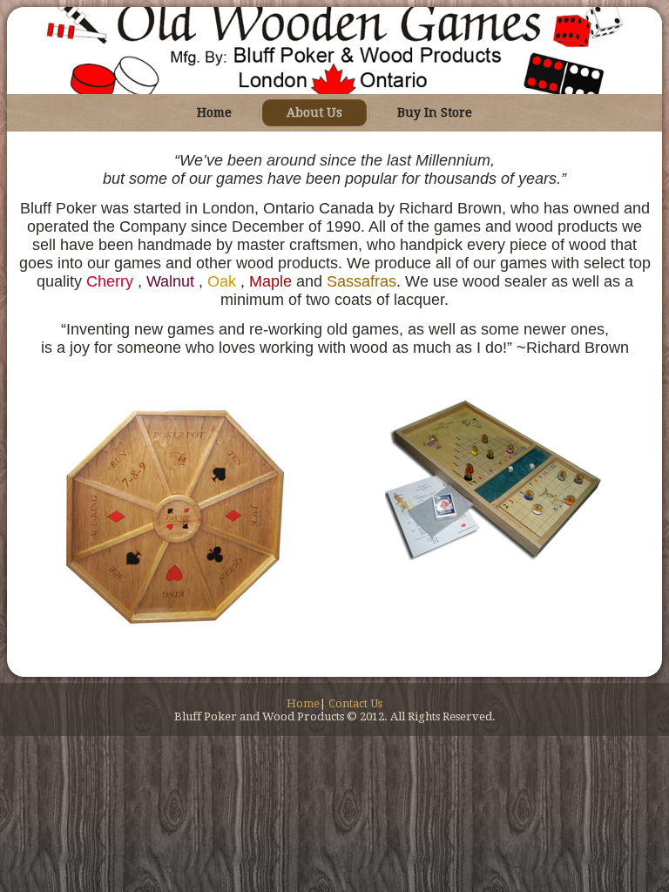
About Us (314, 112)
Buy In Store (434, 112)
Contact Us (355, 703)
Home (214, 112)
